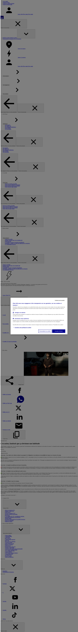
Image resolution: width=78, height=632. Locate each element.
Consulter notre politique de (23, 327)
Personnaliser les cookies (45, 331)
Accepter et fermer (59, 331)
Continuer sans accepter (60, 300)
